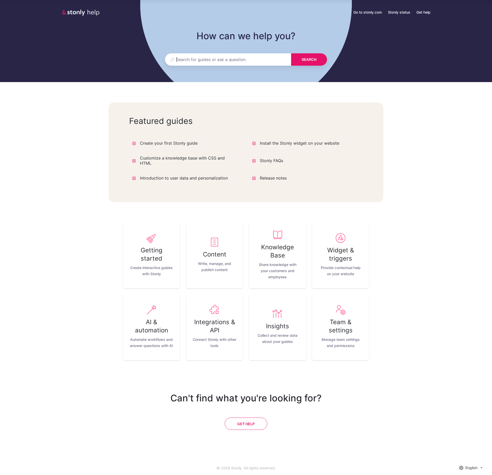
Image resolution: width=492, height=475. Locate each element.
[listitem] (151, 255)
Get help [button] (423, 12)
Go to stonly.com (367, 12)
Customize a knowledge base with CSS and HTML (182, 160)
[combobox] (228, 59)
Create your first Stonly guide (169, 143)
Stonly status (399, 12)
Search (309, 59)
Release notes (273, 178)
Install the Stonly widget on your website (299, 143)
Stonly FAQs (271, 160)
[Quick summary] (236, 143)
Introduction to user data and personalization (184, 178)
